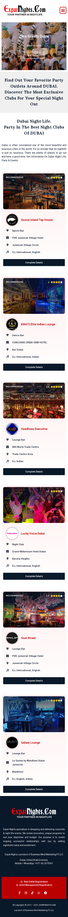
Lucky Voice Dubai (33, 533)
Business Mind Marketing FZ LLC (47, 854)
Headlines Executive (34, 429)
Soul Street (28, 638)
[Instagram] (26, 893)
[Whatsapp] (39, 893)
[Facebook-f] (19, 893)
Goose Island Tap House (37, 219)
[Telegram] (45, 893)
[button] (63, 10)
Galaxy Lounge (30, 742)
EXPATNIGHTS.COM (47, 905)
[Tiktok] (32, 893)
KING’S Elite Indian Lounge (38, 324)
